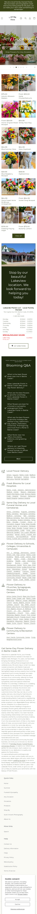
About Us (7, 819)
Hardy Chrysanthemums (25, 97)
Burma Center (21, 563)
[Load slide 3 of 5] (18, 67)
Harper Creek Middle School (24, 580)
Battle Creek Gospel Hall (16, 598)
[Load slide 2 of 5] (16, 67)
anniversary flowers (8, 746)
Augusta (15, 475)
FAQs (6, 853)
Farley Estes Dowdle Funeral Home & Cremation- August (21, 522)
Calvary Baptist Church (21, 602)
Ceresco (26, 477)
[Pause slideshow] (35, 67)
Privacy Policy (23, 894)
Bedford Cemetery (14, 516)
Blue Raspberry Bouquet (7, 175)
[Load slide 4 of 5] (21, 67)
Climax (32, 477)
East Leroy (10, 479)
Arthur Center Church (14, 596)
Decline (17, 904)
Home (6, 783)
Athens (9, 475)
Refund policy (8, 862)
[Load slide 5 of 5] (23, 67)
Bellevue (10, 477)
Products (7, 806)
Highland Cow (24, 174)
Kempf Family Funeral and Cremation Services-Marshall (21, 539)
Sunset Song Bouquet (27, 200)
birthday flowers (16, 744)
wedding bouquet (19, 760)
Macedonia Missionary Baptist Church (21, 621)
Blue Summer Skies (8, 149)
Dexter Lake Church (13, 607)
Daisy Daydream (25, 149)
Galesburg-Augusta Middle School (21, 573)
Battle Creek (23, 475)
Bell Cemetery (29, 516)
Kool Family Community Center (18, 637)
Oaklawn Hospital (24, 498)
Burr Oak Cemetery (28, 518)
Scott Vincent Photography (13, 815)
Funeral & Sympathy (11, 792)
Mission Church (29, 623)
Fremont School (28, 571)
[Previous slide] (10, 67)
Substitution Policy (10, 866)
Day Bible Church (28, 605)
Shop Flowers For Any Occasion (18, 52)
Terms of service (9, 871)
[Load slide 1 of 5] (14, 67)
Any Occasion (8, 797)
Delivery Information (11, 848)
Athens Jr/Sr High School (16, 555)
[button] (25, 18)
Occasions (7, 801)
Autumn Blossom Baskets (8, 97)
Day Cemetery (12, 520)
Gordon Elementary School (16, 575)
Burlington (18, 477)
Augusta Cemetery (28, 512)
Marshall (17, 479)
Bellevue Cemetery (13, 518)
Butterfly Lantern (25, 229)
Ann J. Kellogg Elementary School (21, 553)
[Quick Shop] (21, 18)
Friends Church (25, 617)
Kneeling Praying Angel (7, 229)
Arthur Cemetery (13, 512)
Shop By (7, 810)
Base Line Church (29, 596)
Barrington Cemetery (27, 514)
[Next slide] (26, 67)
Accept (17, 899)
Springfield (25, 479)
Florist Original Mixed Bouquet (9, 123)
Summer (7, 788)
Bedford (32, 475)
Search (6, 831)
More (18, 459)
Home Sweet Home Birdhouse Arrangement (8, 202)
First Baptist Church (28, 607)
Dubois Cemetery (24, 520)
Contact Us (8, 844)
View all (18, 236)
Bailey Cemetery (13, 514)
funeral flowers (27, 744)
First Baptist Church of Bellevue (19, 609)
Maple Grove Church (14, 623)
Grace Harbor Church (27, 619)
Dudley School (27, 567)
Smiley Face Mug (25, 123)
